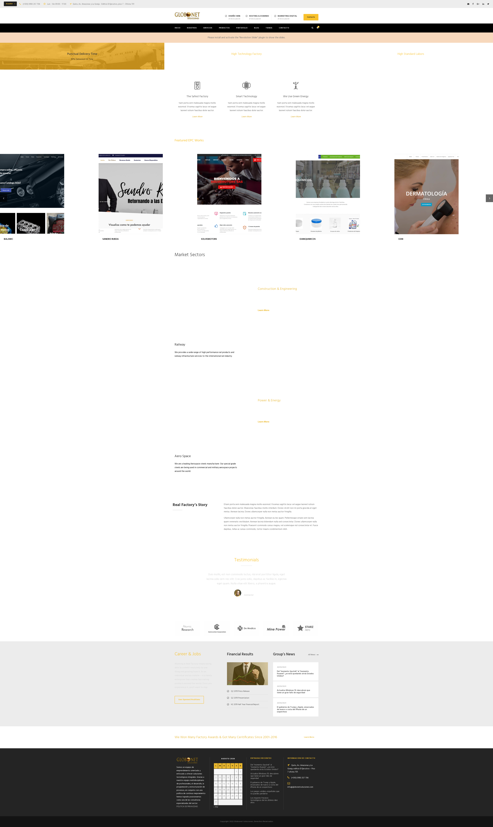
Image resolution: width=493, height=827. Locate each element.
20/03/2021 (281, 667)
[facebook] (473, 4)
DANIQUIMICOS (345, 190)
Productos (224, 27)
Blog (256, 27)
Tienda (269, 27)
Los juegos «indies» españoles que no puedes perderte (264, 792)
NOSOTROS (192, 27)
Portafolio (241, 27)
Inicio (177, 27)
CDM (443, 190)
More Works (309, 140)
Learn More (197, 116)
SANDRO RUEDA (148, 190)
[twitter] (488, 4)
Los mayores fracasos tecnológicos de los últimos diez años (264, 800)
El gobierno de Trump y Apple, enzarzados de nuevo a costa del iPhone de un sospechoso (295, 709)
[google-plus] (478, 4)
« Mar (216, 807)
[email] (468, 4)
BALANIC (49, 190)
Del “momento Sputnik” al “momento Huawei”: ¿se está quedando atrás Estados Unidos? (295, 674)
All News (311, 654)
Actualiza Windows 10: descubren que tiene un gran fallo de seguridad (293, 691)
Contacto (311, 17)
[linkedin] (483, 4)
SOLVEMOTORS (246, 190)
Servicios (207, 27)
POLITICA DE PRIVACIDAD (187, 806)
